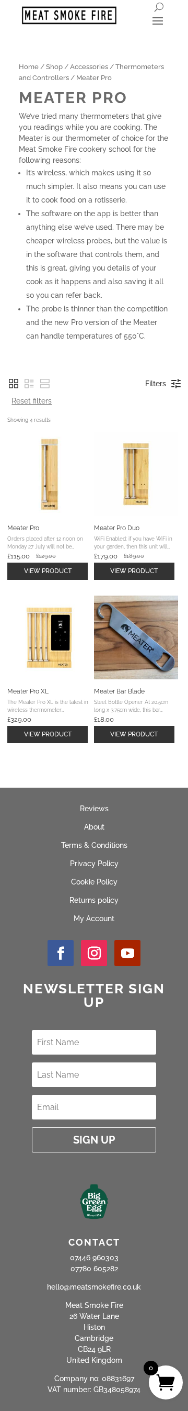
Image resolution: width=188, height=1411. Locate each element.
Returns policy (94, 900)
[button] (13, 383)
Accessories (89, 67)
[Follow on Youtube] (127, 953)
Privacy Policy (94, 863)
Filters (155, 383)
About (94, 827)
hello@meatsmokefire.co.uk (94, 1287)
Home (29, 67)
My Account (94, 918)
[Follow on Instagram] (94, 953)
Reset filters (31, 401)
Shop (54, 67)
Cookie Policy (94, 882)
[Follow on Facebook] (61, 953)
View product (48, 571)
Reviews (94, 808)
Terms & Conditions (94, 845)
